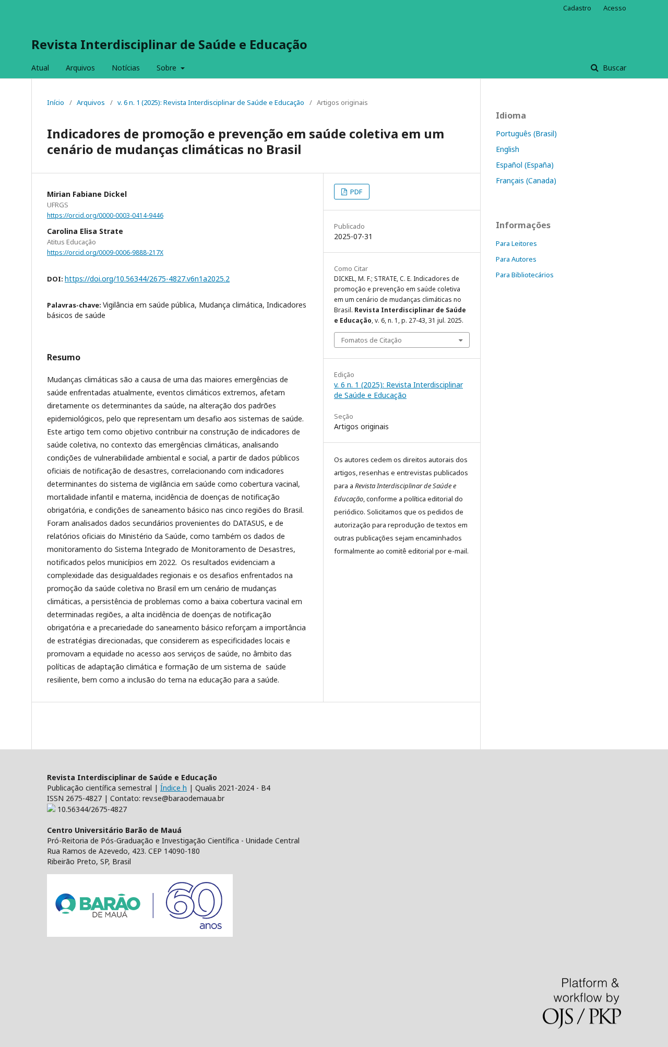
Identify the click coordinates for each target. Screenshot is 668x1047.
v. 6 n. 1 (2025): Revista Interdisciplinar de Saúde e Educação (210, 102)
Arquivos (80, 68)
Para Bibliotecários (525, 274)
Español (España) (525, 165)
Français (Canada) (526, 180)
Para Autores (516, 259)
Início (55, 102)
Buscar (613, 68)
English (507, 149)
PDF (355, 191)
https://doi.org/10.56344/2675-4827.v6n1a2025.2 (147, 279)
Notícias (126, 68)
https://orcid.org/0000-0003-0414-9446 (105, 215)
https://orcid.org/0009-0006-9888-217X (105, 252)
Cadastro (577, 8)
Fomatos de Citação (371, 340)
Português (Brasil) (526, 133)
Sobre (167, 68)
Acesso (614, 8)
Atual (40, 68)
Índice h (173, 788)
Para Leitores (516, 243)
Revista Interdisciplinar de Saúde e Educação (169, 44)
